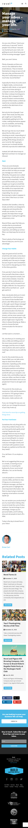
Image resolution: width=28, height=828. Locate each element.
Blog (21, 785)
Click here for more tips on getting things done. (13, 413)
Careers (6, 786)
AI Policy (21, 786)
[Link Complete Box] (14, 584)
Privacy (16, 786)
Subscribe (14, 746)
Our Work (6, 785)
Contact (11, 786)
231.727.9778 (13, 762)
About (17, 785)
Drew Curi (6, 547)
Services (13, 785)
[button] (22, 3)
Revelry (6, 31)
